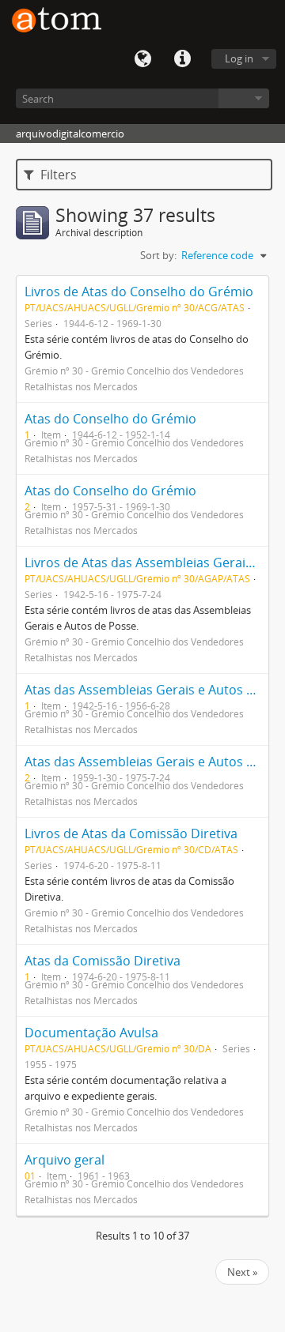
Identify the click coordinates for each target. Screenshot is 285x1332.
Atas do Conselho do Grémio (110, 418)
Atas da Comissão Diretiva (102, 960)
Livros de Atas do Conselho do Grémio (139, 291)
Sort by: (158, 255)
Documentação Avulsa (91, 1032)
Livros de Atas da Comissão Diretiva (131, 833)
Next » (242, 1272)
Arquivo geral (64, 1159)
